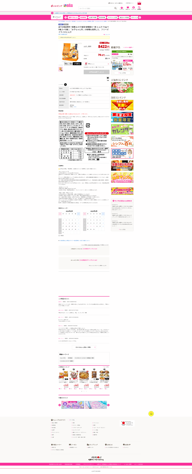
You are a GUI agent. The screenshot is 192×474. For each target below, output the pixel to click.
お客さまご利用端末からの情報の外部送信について (109, 464)
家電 (94, 425)
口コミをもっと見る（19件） (84, 347)
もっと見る (106, 367)
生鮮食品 (54, 425)
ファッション (96, 422)
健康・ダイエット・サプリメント (79, 432)
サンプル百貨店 (61, 21)
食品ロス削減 (124, 17)
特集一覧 (54, 447)
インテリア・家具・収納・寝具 (79, 437)
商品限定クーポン (73, 447)
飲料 (53, 434)
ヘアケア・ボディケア (77, 427)
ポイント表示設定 (138, 464)
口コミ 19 (107, 34)
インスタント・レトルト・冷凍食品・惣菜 (85, 21)
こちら (74, 106)
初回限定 (83, 17)
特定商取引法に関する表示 (55, 464)
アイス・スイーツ (55, 432)
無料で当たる (73, 17)
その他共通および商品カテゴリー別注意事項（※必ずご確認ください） (74, 240)
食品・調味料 (54, 422)
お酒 (53, 437)
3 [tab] (86, 391)
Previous (60, 379)
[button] (65, 17)
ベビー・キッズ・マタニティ (99, 427)
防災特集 (102, 17)
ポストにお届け (136, 17)
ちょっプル (68, 21)
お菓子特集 (93, 17)
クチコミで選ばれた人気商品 (58, 449)
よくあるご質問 (127, 464)
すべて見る (72, 420)
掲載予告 (95, 434)
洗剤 (74, 422)
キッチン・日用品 (76, 425)
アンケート (126, 447)
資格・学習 (95, 432)
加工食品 (73, 21)
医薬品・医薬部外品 (77, 434)
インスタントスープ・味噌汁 (101, 21)
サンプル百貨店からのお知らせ (112, 447)
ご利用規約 (77, 464)
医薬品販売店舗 (68, 464)
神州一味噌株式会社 (62, 34)
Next (109, 379)
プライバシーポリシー (88, 464)
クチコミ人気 (112, 17)
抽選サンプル (90, 447)
